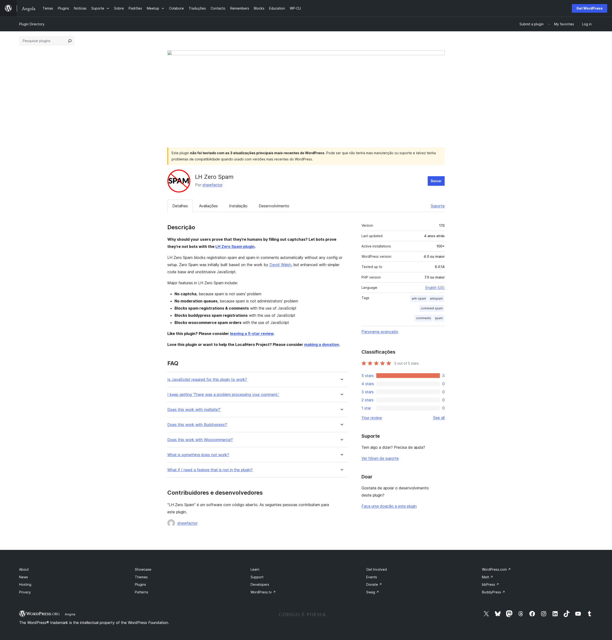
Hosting (25, 584)
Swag (372, 592)
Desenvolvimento (274, 205)
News (23, 577)
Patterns (141, 592)
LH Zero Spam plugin (235, 246)
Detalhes (180, 205)
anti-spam (419, 298)
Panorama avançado (379, 331)
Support (257, 577)
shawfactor (212, 184)
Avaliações (208, 205)
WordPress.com (496, 569)
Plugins (140, 584)
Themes (141, 577)
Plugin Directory (31, 24)
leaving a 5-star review (251, 333)
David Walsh (280, 264)
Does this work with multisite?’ (194, 409)
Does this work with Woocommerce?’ (200, 440)
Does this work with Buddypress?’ (197, 424)
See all (439, 417)
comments (423, 318)
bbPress (490, 584)
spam (439, 318)
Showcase (143, 569)
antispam (436, 298)
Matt (487, 577)
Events (371, 577)
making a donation (321, 344)
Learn (255, 569)
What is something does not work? (198, 455)
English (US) (435, 287)
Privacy (25, 592)
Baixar (436, 181)
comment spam (432, 308)
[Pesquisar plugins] (70, 41)
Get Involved (376, 569)
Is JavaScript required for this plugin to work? (207, 379)
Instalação (238, 205)
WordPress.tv (263, 592)
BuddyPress (493, 592)
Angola (70, 614)
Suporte (438, 205)
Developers (260, 584)
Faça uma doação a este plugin (389, 506)
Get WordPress (589, 8)
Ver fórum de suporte (380, 458)
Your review (371, 417)
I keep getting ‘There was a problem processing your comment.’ (223, 394)
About (24, 569)
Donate (374, 584)
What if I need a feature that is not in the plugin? (210, 470)
